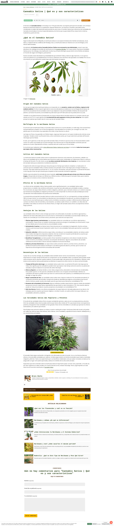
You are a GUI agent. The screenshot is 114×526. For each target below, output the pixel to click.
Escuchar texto (28, 20)
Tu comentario (30, 496)
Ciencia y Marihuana (30, 7)
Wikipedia (32, 99)
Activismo (23, 1)
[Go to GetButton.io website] (111, 524)
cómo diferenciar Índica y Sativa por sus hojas (56, 147)
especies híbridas (61, 49)
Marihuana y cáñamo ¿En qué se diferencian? (51, 420)
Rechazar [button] (94, 523)
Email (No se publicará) (32, 488)
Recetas (48, 1)
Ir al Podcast (85, 20)
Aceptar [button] (89, 523)
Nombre (29, 480)
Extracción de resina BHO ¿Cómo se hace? (41, 396)
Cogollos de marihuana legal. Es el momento (73, 396)
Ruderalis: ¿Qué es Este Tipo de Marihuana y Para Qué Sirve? (58, 456)
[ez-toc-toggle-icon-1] (36, 15)
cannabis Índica (49, 367)
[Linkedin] (24, 384)
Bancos (28, 1)
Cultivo (43, 1)
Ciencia (39, 1)
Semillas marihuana (15, 1)
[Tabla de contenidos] (37, 15)
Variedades (59, 1)
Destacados (65, 1)
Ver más (99, 524)
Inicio (24, 7)
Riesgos (53, 1)
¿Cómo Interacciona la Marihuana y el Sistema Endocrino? (57, 432)
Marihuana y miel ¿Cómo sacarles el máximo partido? (55, 444)
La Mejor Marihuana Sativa (57, 352)
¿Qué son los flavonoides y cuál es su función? (53, 408)
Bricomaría (33, 1)
